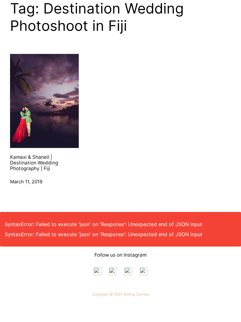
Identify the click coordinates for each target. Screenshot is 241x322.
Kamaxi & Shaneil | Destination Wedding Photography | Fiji (34, 163)
